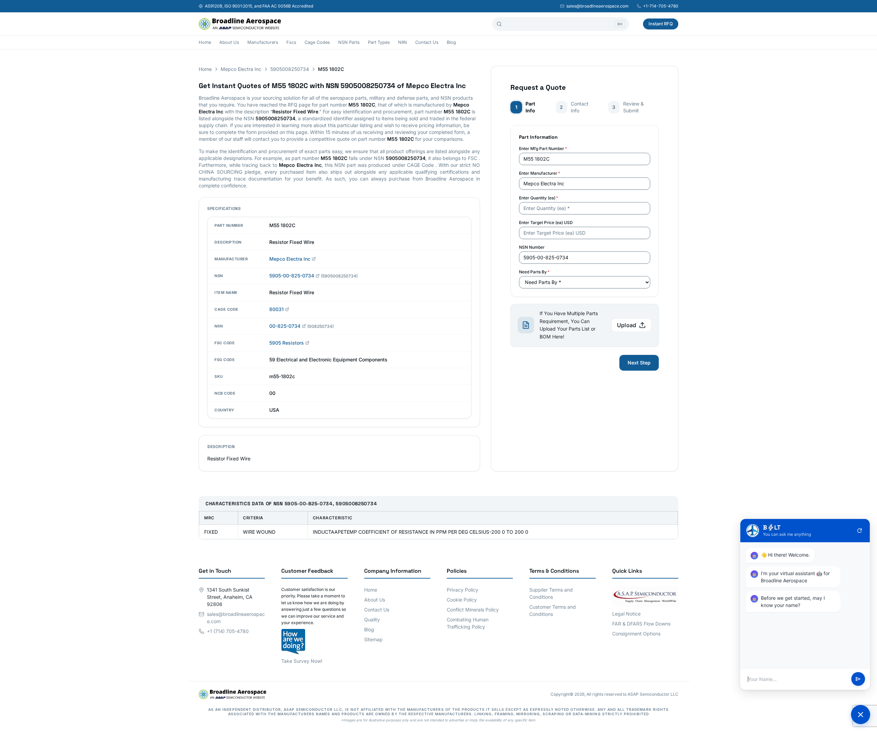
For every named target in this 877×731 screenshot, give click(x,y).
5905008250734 (289, 69)
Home (205, 42)
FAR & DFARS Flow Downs (641, 624)
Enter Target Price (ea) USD (546, 222)
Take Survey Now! (301, 661)
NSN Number (532, 247)
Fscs (291, 42)
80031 (276, 309)
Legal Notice (626, 614)
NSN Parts (349, 42)
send (858, 679)
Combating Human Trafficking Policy (468, 623)
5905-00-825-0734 (291, 275)
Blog (451, 42)
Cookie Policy (462, 600)
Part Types (379, 42)
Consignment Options (636, 633)
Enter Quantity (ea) (538, 197)
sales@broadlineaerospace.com (597, 6)
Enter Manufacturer (539, 173)
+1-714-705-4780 (660, 6)
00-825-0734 (284, 326)
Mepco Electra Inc (241, 69)
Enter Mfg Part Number (543, 148)
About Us (229, 42)
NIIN (402, 42)
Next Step (639, 363)
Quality (372, 619)
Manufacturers (262, 42)
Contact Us (426, 42)
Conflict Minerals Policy (473, 609)
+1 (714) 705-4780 (228, 631)
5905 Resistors (286, 343)
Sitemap (373, 639)
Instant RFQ (661, 23)
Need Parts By (534, 271)
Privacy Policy (462, 590)
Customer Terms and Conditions (552, 610)
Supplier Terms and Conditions (551, 593)
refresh (859, 530)
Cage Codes (317, 42)
